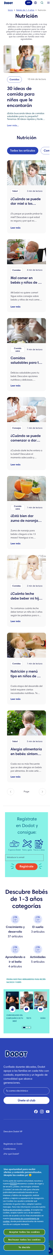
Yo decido (24, 1247)
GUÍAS (42, 1018)
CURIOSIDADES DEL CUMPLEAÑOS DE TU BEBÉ (14, 1018)
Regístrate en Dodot (13, 1144)
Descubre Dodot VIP (13, 1132)
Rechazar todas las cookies (24, 1240)
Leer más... (13, 125)
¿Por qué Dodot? (11, 1154)
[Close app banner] (49, 1243)
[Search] (42, 4)
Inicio (10, 10)
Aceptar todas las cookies (24, 1232)
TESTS (28, 1018)
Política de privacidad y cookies (16, 1210)
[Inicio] (9, 3)
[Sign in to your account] (35, 4)
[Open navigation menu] (48, 4)
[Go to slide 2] (27, 1027)
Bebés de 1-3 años (25, 10)
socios (13, 1184)
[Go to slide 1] (24, 1027)
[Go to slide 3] (29, 1027)
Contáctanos (10, 1149)
